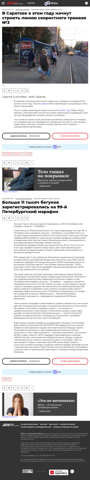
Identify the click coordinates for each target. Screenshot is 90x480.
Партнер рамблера (40, 471)
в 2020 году (64, 110)
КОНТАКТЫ (43, 424)
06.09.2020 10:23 (8, 9)
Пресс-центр (53, 424)
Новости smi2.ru (10, 192)
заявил (44, 104)
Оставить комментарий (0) (70, 136)
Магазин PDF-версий (67, 424)
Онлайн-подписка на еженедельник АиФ (36, 427)
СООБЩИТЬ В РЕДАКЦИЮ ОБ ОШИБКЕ (66, 427)
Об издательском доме (29, 424)
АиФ (3, 85)
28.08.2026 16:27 (7, 198)
